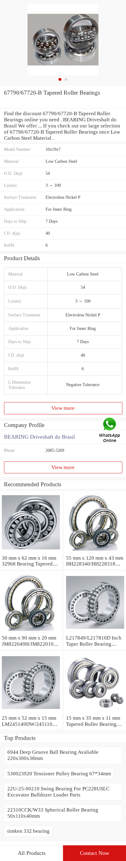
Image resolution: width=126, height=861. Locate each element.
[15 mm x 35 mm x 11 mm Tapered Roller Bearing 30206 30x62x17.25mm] (95, 712)
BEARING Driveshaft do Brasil (39, 437)
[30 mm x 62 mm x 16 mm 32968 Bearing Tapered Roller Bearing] (31, 552)
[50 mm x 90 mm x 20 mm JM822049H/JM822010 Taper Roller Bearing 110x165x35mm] (31, 632)
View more (63, 408)
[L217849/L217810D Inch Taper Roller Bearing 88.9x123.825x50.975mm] (95, 632)
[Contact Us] (110, 430)
